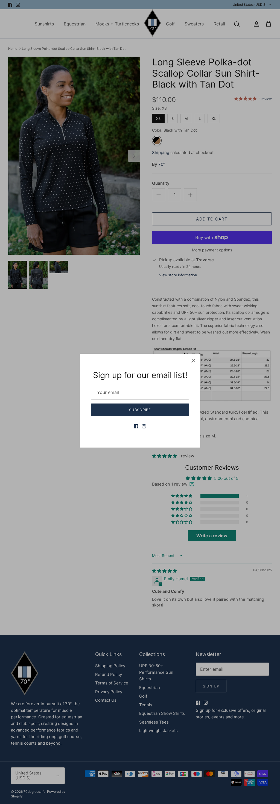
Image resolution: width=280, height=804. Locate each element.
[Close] (193, 361)
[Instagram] (144, 426)
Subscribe (140, 410)
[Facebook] (136, 426)
